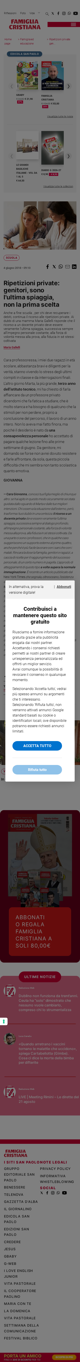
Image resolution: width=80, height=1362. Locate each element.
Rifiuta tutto (37, 770)
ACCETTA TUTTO (37, 746)
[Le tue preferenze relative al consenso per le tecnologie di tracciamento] (4, 1021)
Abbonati (64, 587)
